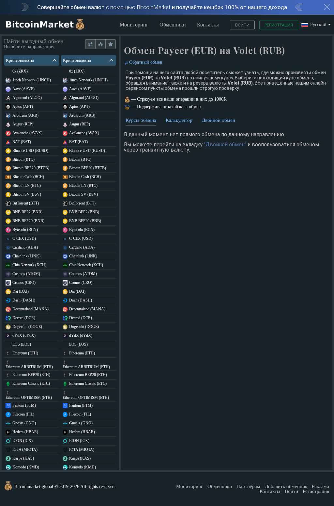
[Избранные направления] (110, 44)
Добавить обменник (286, 486)
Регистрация (279, 25)
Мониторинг (134, 24)
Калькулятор (179, 120)
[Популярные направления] (100, 44)
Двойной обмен (218, 120)
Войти (242, 25)
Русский (318, 25)
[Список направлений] (90, 44)
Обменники (172, 24)
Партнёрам (248, 486)
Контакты (208, 24)
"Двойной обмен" (225, 144)
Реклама (320, 486)
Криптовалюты (20, 60)
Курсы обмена (141, 120)
